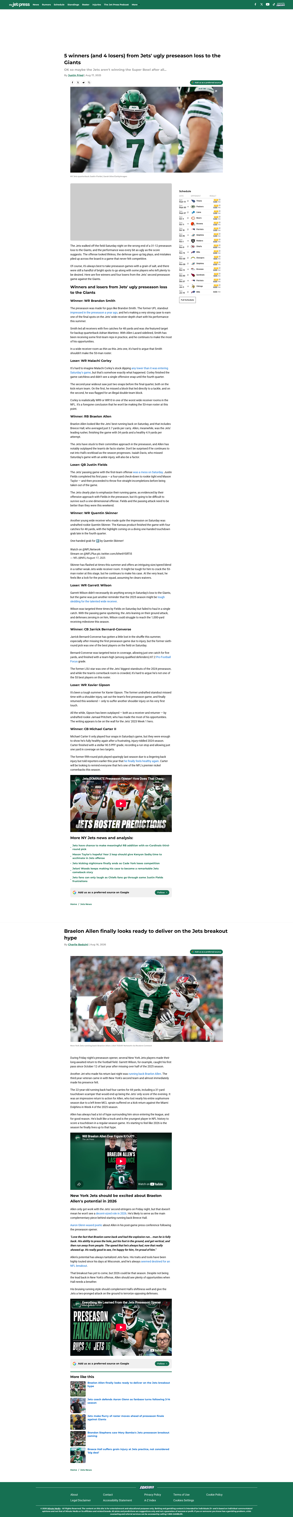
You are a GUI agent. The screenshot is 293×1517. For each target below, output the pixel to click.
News (36, 4)
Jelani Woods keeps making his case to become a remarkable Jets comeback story (115, 870)
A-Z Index (150, 1500)
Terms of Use (181, 1494)
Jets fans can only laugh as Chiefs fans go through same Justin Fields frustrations (117, 879)
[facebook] (255, 4)
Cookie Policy (214, 1494)
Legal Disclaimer (80, 1500)
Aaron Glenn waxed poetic (86, 1225)
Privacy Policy (152, 1494)
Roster (85, 4)
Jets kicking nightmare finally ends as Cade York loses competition (116, 863)
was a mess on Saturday (148, 472)
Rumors (46, 4)
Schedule (59, 4)
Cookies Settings (183, 1500)
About (74, 1494)
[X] (261, 4)
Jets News (86, 904)
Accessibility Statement (117, 1500)
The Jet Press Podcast (116, 4)
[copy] (89, 82)
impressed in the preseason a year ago (94, 312)
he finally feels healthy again (141, 761)
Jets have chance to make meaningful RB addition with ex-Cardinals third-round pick (121, 847)
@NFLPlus (90, 553)
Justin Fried (76, 75)
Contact (108, 1494)
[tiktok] (274, 4)
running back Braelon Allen (145, 1073)
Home (73, 904)
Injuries (96, 4)
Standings (73, 4)
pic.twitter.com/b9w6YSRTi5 (114, 553)
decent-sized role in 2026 (111, 1213)
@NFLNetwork (91, 549)
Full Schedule (187, 300)
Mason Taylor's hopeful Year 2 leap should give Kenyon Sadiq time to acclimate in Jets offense (117, 856)
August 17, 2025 (96, 557)
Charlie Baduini (78, 944)
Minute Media (53, 1508)
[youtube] (267, 4)
